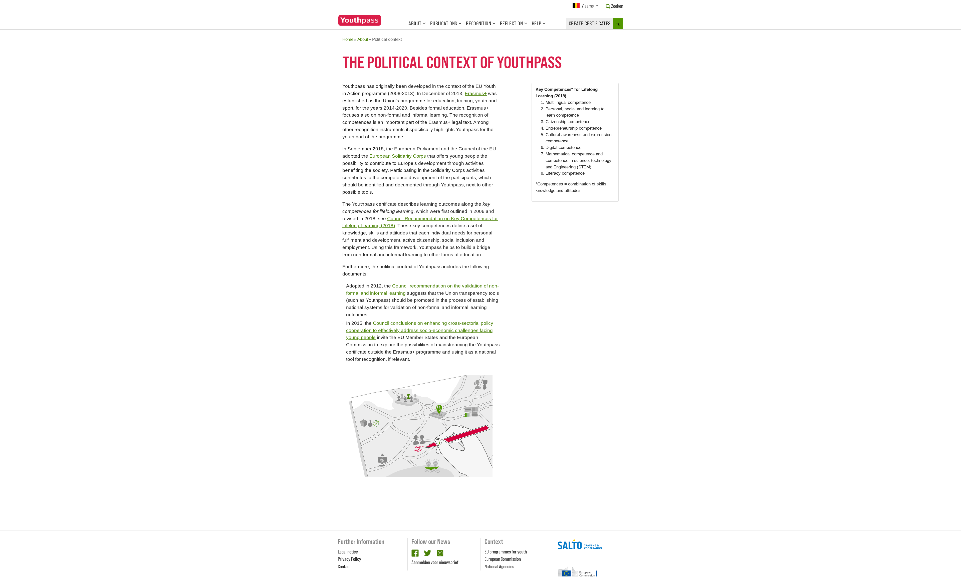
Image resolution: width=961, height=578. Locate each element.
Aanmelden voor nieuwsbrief (434, 562)
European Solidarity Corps (397, 156)
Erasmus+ (476, 93)
